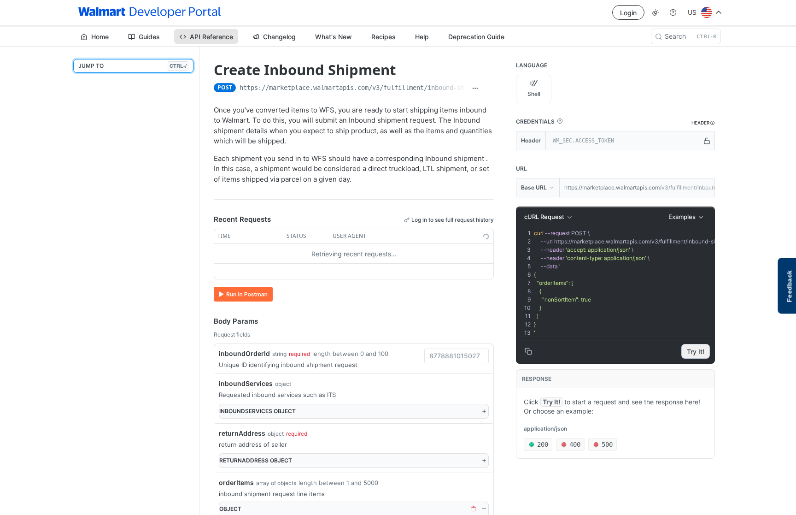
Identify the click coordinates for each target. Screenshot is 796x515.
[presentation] (637, 283)
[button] (559, 121)
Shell (533, 93)
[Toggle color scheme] (655, 12)
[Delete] (473, 509)
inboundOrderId (244, 353)
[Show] (707, 140)
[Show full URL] (475, 88)
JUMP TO (132, 65)
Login (628, 13)
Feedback (789, 286)
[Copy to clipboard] (489, 88)
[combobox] (456, 356)
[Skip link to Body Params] (207, 321)
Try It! (695, 351)
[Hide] (484, 509)
